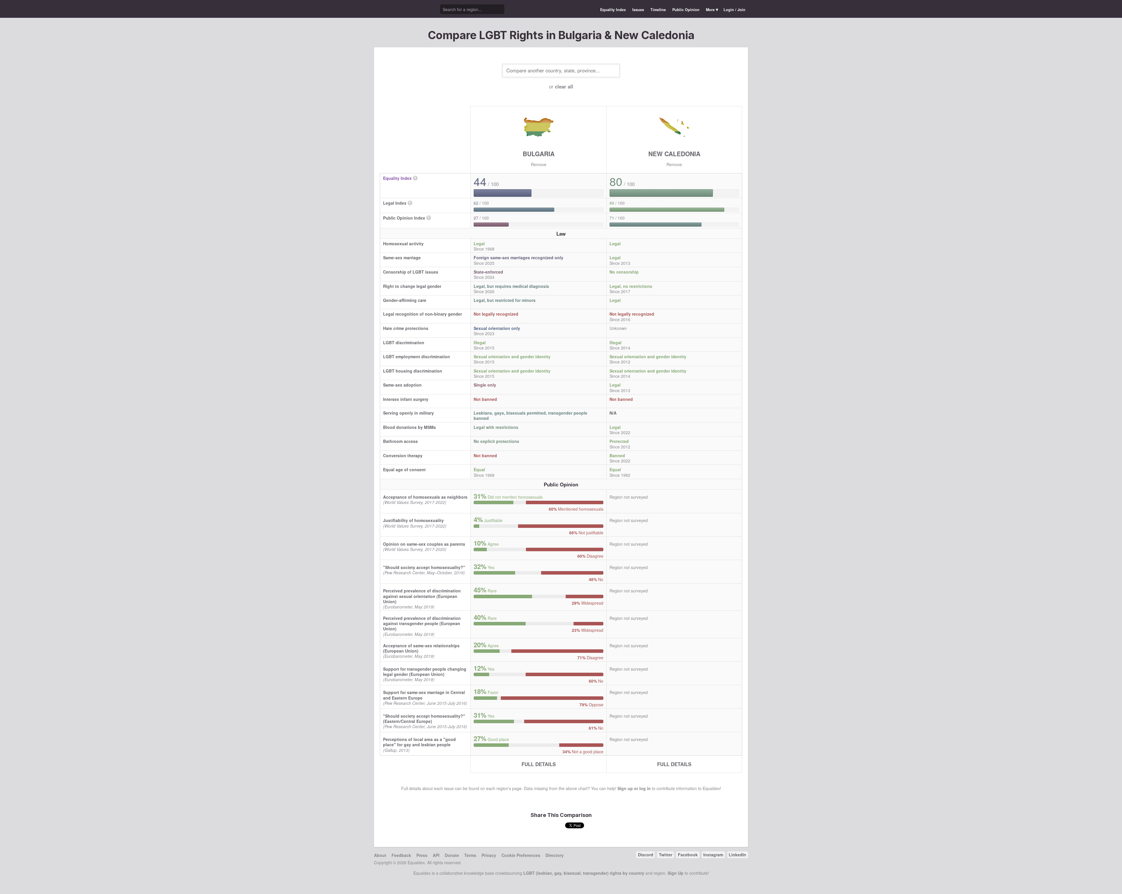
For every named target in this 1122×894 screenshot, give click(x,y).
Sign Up (675, 873)
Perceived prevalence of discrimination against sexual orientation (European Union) (422, 596)
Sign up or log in (634, 788)
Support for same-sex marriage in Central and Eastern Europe (424, 694)
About (380, 855)
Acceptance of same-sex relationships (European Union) (421, 648)
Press (421, 855)
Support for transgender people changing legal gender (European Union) (424, 671)
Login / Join (734, 9)
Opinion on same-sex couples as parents (424, 544)
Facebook (688, 855)
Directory (555, 855)
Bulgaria (539, 153)
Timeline (658, 9)
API (436, 855)
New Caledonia (674, 153)
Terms (470, 855)
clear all (564, 86)
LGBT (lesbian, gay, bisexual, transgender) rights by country (583, 873)
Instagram (713, 855)
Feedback (401, 855)
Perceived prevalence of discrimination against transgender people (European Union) (422, 623)
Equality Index (613, 9)
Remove (538, 164)
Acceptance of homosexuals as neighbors (425, 497)
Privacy (489, 855)
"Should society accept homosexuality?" (424, 567)
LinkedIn (737, 855)
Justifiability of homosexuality (413, 520)
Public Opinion (685, 9)
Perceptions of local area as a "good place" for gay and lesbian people (419, 741)
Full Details (539, 764)
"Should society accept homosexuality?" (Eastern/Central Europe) (424, 718)
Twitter (665, 855)
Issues (638, 9)
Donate (452, 855)
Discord (645, 855)
